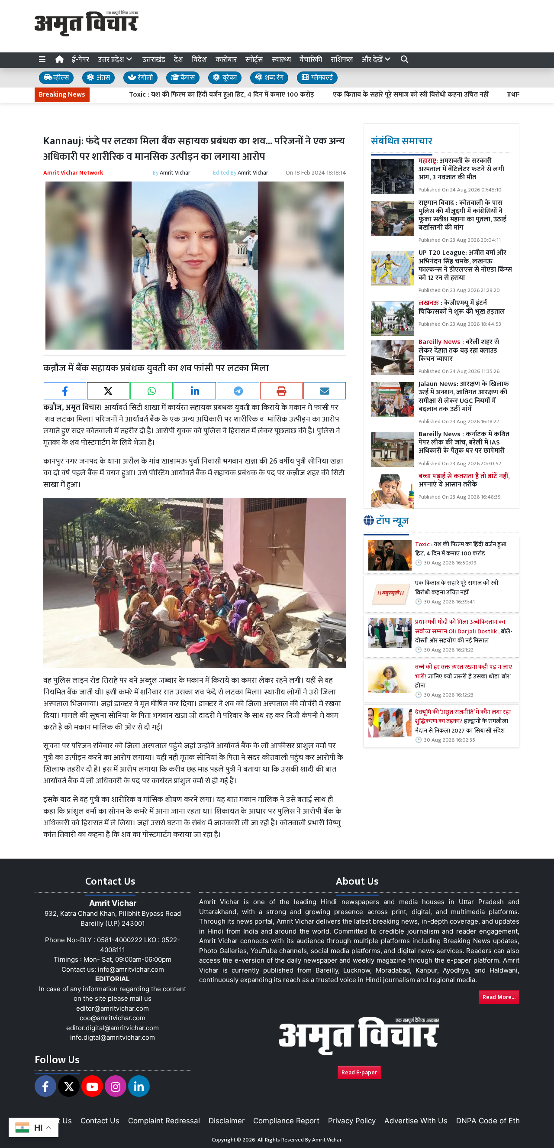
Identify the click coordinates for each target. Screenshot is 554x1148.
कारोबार (226, 60)
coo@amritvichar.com (112, 1018)
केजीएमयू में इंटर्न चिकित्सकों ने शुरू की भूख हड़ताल (462, 307)
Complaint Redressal (164, 1120)
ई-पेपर (80, 60)
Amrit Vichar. (327, 1140)
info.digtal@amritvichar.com (112, 1037)
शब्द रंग (273, 78)
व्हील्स (60, 78)
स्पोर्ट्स (254, 60)
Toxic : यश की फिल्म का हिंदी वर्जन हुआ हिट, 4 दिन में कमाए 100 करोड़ (185, 95)
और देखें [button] (373, 60)
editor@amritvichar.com (112, 1008)
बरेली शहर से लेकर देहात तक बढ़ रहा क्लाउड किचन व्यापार (459, 350)
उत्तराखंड (153, 60)
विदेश (199, 60)
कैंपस (187, 78)
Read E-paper (359, 1072)
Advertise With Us (416, 1120)
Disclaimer (227, 1120)
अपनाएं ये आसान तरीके (464, 480)
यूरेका (229, 78)
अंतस (102, 78)
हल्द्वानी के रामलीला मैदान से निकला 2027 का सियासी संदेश (463, 722)
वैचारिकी (311, 60)
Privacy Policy (352, 1120)
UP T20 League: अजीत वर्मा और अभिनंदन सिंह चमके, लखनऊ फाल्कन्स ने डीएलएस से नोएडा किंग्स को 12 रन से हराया (465, 265)
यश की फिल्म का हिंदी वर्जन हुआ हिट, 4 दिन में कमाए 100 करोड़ (460, 549)
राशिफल (342, 60)
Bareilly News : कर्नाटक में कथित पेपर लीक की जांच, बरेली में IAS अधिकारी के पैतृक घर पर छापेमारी (464, 442)
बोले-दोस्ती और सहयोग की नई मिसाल (463, 632)
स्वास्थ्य (281, 60)
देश (178, 60)
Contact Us (100, 1120)
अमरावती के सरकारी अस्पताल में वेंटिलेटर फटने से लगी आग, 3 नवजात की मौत (461, 169)
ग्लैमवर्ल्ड (321, 78)
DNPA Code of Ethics (492, 1120)
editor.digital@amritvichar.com (112, 1028)
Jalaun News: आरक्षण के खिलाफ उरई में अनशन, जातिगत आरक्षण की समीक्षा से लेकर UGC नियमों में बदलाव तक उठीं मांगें (464, 396)
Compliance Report (286, 1120)
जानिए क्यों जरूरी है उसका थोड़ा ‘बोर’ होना (463, 677)
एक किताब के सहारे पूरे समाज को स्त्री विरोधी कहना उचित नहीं (375, 95)
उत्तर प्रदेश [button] (112, 60)
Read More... (499, 997)
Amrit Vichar (175, 173)
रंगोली (144, 78)
